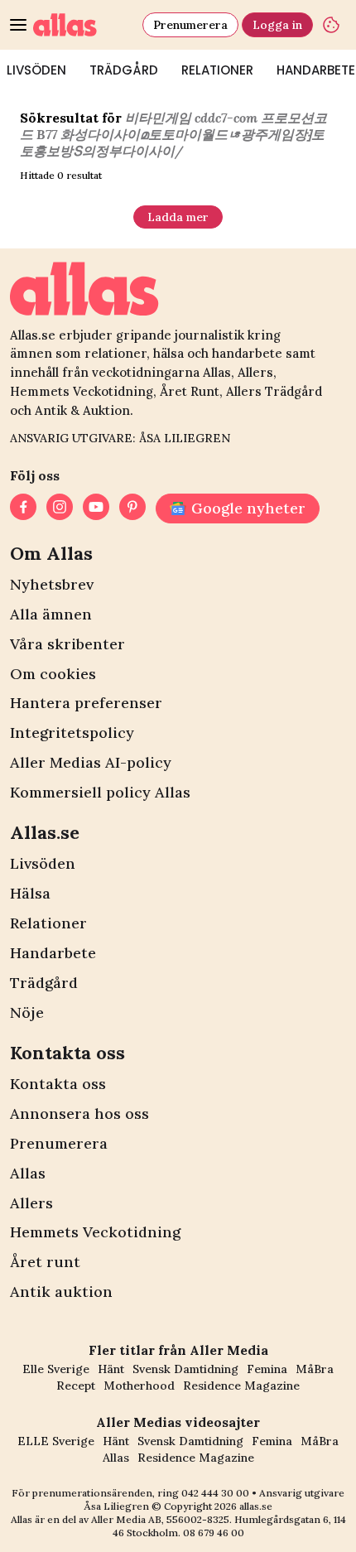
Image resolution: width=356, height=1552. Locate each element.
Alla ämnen (51, 614)
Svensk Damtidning (185, 1369)
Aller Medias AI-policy (90, 762)
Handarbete (53, 952)
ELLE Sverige (55, 1441)
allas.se (255, 1506)
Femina (267, 1369)
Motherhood (139, 1385)
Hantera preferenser (86, 702)
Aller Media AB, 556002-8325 (160, 1519)
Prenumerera (190, 24)
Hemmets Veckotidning (95, 1231)
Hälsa (30, 893)
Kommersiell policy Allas (100, 792)
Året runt (45, 1261)
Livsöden (42, 863)
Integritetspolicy (72, 732)
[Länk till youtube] (96, 508)
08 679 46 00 (213, 1532)
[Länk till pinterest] (132, 508)
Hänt (111, 1369)
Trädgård (123, 70)
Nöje (27, 1012)
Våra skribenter (67, 643)
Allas (28, 1173)
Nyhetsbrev (52, 584)
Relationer (217, 70)
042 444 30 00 (215, 1493)
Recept (75, 1385)
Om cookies (53, 673)
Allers (31, 1202)
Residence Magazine (241, 1385)
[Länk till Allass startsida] (84, 24)
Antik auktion (61, 1291)
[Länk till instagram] (59, 508)
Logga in (277, 24)
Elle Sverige (55, 1369)
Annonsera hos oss (79, 1113)
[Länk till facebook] (23, 508)
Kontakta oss (58, 1083)
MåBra (315, 1369)
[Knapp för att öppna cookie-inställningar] (331, 25)
